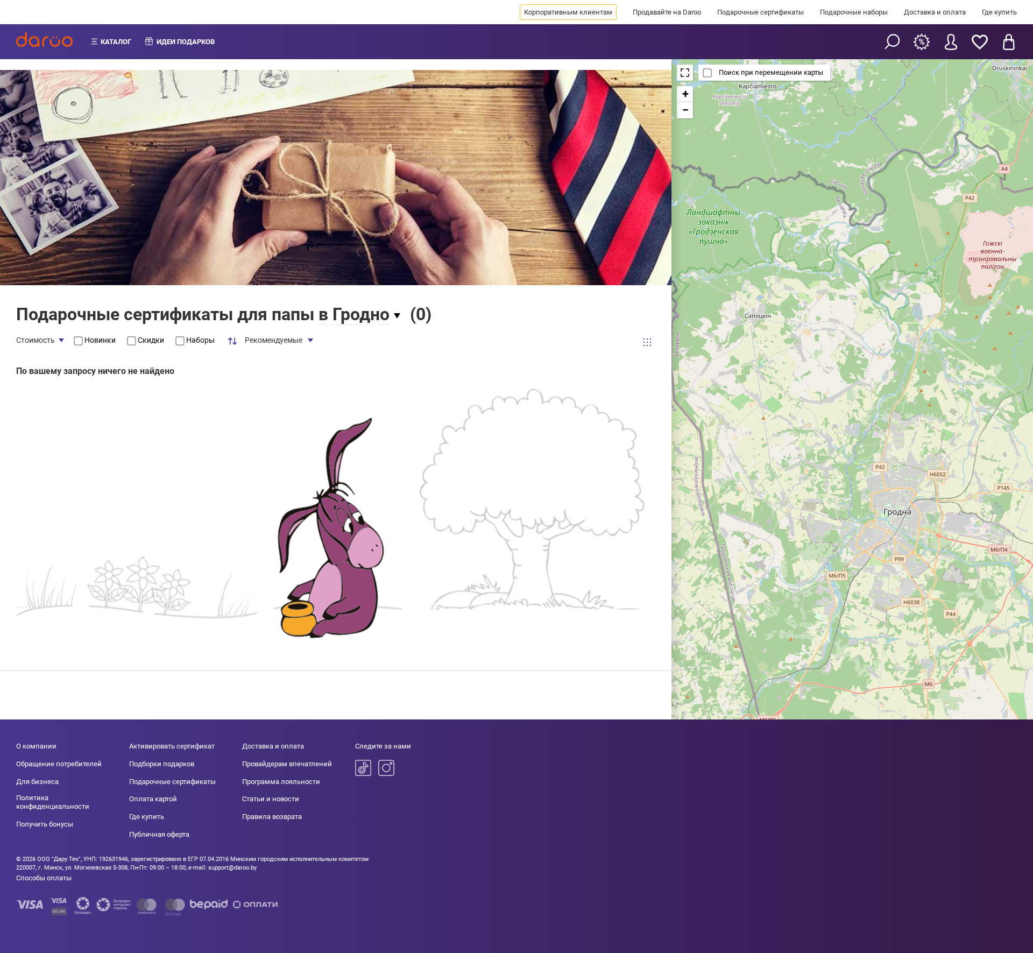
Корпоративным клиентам (568, 12)
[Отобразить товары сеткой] (647, 342)
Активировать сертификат (172, 746)
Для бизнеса (37, 782)
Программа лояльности (281, 782)
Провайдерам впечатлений (287, 764)
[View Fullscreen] (685, 73)
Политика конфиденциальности (52, 802)
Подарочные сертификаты (760, 12)
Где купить (999, 12)
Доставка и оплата (935, 12)
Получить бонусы (44, 824)
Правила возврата (272, 817)
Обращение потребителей (59, 764)
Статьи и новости (270, 799)
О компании (36, 746)
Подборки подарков (161, 764)
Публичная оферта (159, 834)
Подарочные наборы (854, 12)
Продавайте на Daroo (667, 12)
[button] (685, 94)
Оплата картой (153, 799)
